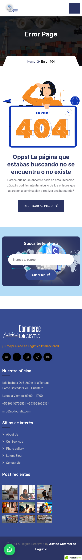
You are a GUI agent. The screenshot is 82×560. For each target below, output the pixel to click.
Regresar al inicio (38, 206)
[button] (9, 549)
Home (31, 61)
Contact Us (13, 463)
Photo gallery (15, 448)
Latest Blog (14, 456)
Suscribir (38, 275)
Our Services (14, 441)
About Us (12, 434)
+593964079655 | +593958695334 (25, 403)
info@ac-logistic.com (16, 411)
